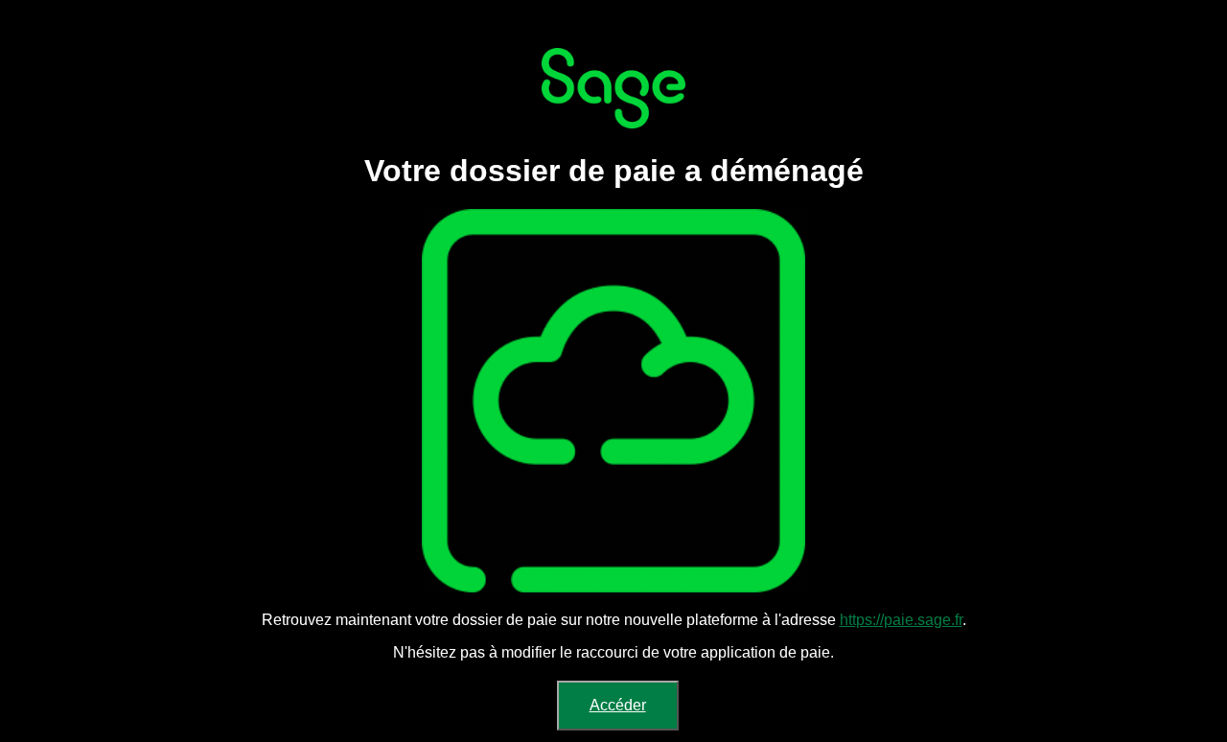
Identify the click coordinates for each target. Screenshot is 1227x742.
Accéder (618, 705)
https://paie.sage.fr (901, 620)
